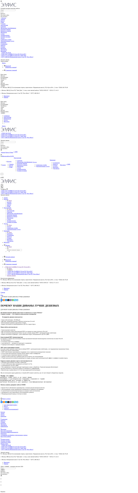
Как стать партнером (6, 430)
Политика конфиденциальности (9, 432)
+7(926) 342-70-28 (6, 52)
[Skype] (15, 300)
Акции (2, 413)
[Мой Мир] (6, 300)
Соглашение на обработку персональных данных (14, 435)
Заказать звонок (11, 275)
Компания (10, 233)
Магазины (3, 429)
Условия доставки (5, 441)
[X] (8, 300)
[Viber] (11, 300)
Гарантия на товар (6, 442)
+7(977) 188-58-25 (17, 57)
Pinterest (6, 97)
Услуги (9, 226)
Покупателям (10, 210)
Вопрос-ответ (4, 443)
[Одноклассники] (4, 300)
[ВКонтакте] (2, 300)
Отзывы (3, 422)
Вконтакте (7, 96)
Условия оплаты (5, 439)
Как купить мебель (6, 436)
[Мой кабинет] (1, 176)
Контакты (3, 423)
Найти (2, 469)
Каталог (9, 202)
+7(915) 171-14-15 (13, 55)
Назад (10, 200)
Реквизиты (4, 433)
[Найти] (2, 12)
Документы (4, 425)
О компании (4, 419)
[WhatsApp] (13, 300)
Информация (4, 426)
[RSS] (1, 301)
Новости (3, 420)
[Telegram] (17, 300)
